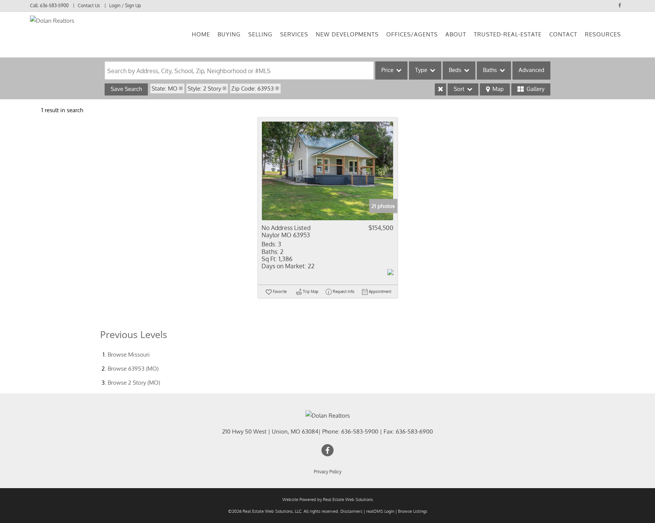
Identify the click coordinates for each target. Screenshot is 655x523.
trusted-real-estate (508, 34)
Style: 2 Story (204, 88)
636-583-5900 (54, 5)
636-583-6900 (414, 431)
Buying (229, 34)
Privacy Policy (328, 471)
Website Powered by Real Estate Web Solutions (327, 499)
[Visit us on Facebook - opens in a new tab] (619, 5)
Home (201, 34)
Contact (563, 34)
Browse (129, 354)
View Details (327, 171)
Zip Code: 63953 (252, 88)
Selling (260, 34)
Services (294, 34)
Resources (603, 34)
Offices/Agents (412, 34)
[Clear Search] (440, 89)
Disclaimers (351, 511)
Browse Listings (412, 511)
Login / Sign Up (125, 5)
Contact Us (89, 5)
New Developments (347, 34)
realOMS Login (380, 511)
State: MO (164, 88)
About (455, 34)
